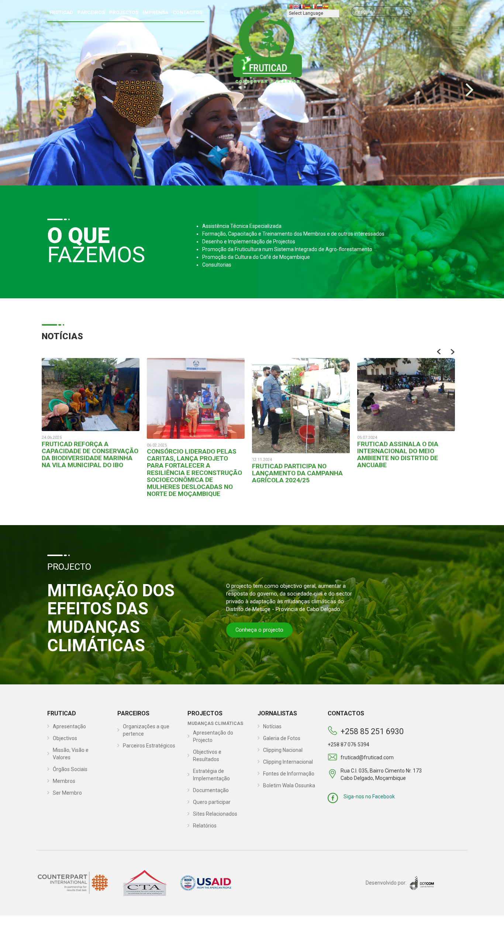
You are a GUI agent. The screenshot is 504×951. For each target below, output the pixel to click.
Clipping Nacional (283, 750)
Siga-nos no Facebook (369, 796)
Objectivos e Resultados (207, 755)
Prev (439, 351)
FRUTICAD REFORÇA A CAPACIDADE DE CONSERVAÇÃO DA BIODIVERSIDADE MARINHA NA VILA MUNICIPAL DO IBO (90, 454)
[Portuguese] (290, 6)
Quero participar (212, 802)
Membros (64, 781)
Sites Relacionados (215, 814)
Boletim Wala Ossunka (289, 785)
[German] (308, 6)
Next (452, 351)
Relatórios (205, 826)
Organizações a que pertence (146, 730)
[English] (296, 6)
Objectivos (65, 738)
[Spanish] (325, 6)
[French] (302, 6)
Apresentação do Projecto (213, 736)
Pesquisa (407, 11)
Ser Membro (67, 793)
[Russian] (319, 6)
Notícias (272, 726)
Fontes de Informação (288, 774)
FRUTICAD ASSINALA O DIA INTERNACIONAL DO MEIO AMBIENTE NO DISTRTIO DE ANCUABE (397, 454)
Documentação (211, 790)
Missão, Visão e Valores (71, 753)
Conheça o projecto (259, 630)
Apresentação (69, 726)
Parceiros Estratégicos (149, 746)
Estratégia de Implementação (211, 774)
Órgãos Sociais (70, 769)
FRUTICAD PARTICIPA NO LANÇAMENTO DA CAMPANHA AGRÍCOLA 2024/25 (297, 473)
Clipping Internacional (288, 762)
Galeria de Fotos (281, 738)
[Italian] (314, 6)
